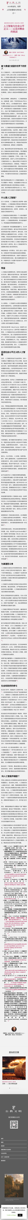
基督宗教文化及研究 (9, 23)
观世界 (22, 23)
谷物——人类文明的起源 (9, 1084)
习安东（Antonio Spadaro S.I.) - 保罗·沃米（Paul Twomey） (14, 1034)
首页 (2, 1138)
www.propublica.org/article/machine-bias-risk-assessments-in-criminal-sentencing (15, 875)
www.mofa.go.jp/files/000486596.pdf (16, 989)
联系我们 (3, 1160)
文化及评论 (17, 23)
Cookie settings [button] (11, 1215)
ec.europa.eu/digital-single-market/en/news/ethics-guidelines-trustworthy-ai (15, 984)
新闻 (2, 1142)
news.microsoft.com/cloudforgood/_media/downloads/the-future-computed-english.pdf (15, 972)
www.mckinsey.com (9, 898)
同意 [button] (20, 1215)
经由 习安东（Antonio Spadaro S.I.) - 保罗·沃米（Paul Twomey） (14, 55)
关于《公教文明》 (5, 1157)
